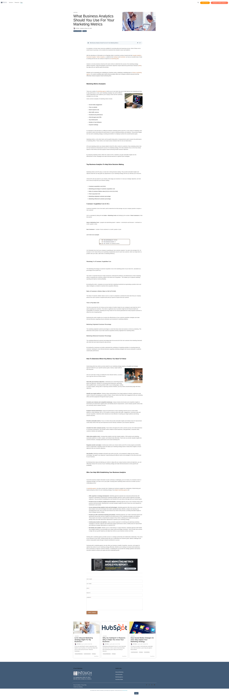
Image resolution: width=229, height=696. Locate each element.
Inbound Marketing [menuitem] (119, 672)
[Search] (198, 2)
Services (11, 2)
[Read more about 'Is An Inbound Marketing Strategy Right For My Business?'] (86, 628)
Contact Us (83, 678)
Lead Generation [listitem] (87, 653)
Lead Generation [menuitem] (118, 674)
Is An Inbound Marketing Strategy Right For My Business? (84, 639)
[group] (114, 43)
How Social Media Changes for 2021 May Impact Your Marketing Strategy (142, 639)
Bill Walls (77, 28)
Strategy (84, 31)
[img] (137, 43)
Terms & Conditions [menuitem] (77, 684)
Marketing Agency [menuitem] (119, 676)
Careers (89, 678)
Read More (96, 656)
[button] (88, 43)
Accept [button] (136, 693)
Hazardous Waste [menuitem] (119, 679)
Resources (17, 2)
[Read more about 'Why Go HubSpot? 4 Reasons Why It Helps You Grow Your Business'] (114, 628)
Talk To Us (205, 2)
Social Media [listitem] (146, 652)
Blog (21, 2)
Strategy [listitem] (93, 653)
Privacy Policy (125, 690)
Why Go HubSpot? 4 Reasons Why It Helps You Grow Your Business (114, 639)
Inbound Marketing (77, 31)
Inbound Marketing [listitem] (78, 653)
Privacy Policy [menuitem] (83, 684)
